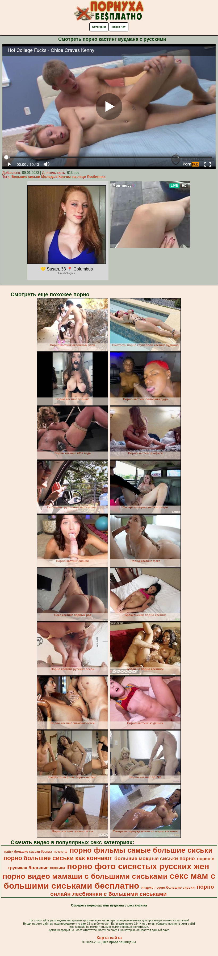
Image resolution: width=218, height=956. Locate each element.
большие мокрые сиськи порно (154, 858)
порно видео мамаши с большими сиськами (85, 876)
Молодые (49, 177)
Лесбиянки (96, 177)
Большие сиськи (25, 177)
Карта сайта (109, 938)
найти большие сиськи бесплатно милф (36, 852)
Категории (99, 26)
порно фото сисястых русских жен (138, 866)
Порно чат (118, 26)
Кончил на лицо (72, 177)
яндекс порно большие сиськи (168, 887)
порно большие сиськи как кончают (57, 858)
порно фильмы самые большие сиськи (141, 850)
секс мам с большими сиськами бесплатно (109, 881)
